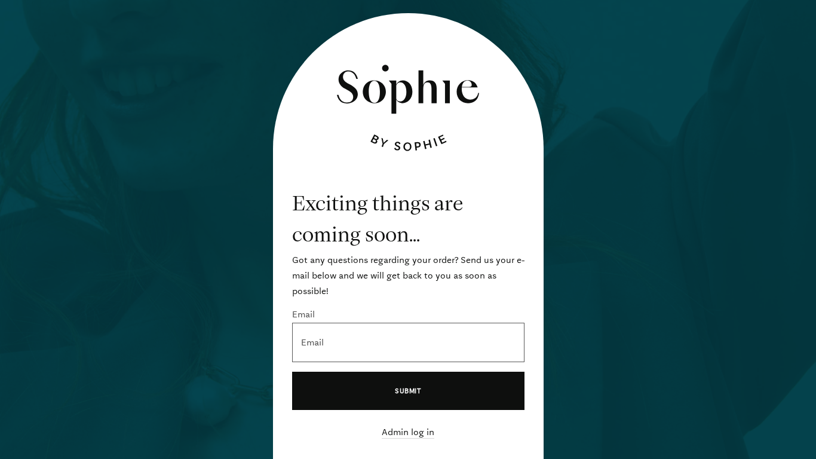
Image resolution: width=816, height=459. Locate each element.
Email (303, 314)
